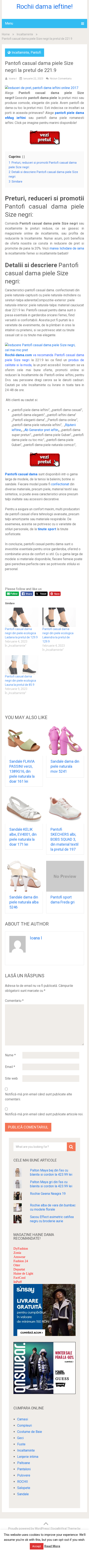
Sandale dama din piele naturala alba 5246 (23, 902)
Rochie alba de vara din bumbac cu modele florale (53, 1207)
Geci (20, 1438)
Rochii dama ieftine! (44, 6)
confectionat (60, 484)
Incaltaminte (25, 34)
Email (10, 1067)
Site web (11, 1078)
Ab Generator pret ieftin (41, 430)
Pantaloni (24, 1469)
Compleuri (24, 1425)
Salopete (23, 1488)
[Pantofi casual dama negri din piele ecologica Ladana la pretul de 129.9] (21, 617)
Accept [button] (36, 1546)
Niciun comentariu (61, 78)
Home (6, 34)
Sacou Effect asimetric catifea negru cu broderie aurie (52, 1219)
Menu (9, 23)
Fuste (21, 1444)
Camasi (22, 1419)
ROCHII (22, 1482)
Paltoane (23, 1463)
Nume (10, 1055)
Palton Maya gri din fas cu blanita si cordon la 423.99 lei (51, 1184)
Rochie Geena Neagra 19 (48, 1194)
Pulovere (23, 1475)
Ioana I (13, 78)
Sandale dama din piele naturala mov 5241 (65, 766)
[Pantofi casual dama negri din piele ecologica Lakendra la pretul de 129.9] (59, 617)
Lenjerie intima (27, 1457)
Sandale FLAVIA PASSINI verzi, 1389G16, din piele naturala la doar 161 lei (22, 771)
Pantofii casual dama (21, 474)
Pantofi (36, 52)
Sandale (23, 1494)
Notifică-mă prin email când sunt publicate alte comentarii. (38, 1096)
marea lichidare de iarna (67, 248)
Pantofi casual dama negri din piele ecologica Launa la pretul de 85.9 (20, 680)
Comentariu (14, 1001)
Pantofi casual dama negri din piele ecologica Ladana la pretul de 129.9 (21, 633)
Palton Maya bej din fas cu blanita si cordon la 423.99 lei (51, 1172)
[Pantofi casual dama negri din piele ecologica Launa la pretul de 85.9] (21, 664)
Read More (52, 1546)
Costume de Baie (29, 1432)
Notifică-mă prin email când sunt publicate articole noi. (44, 1114)
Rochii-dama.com (18, 355)
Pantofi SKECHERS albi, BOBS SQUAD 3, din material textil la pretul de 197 (64, 839)
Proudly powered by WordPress (28, 1528)
